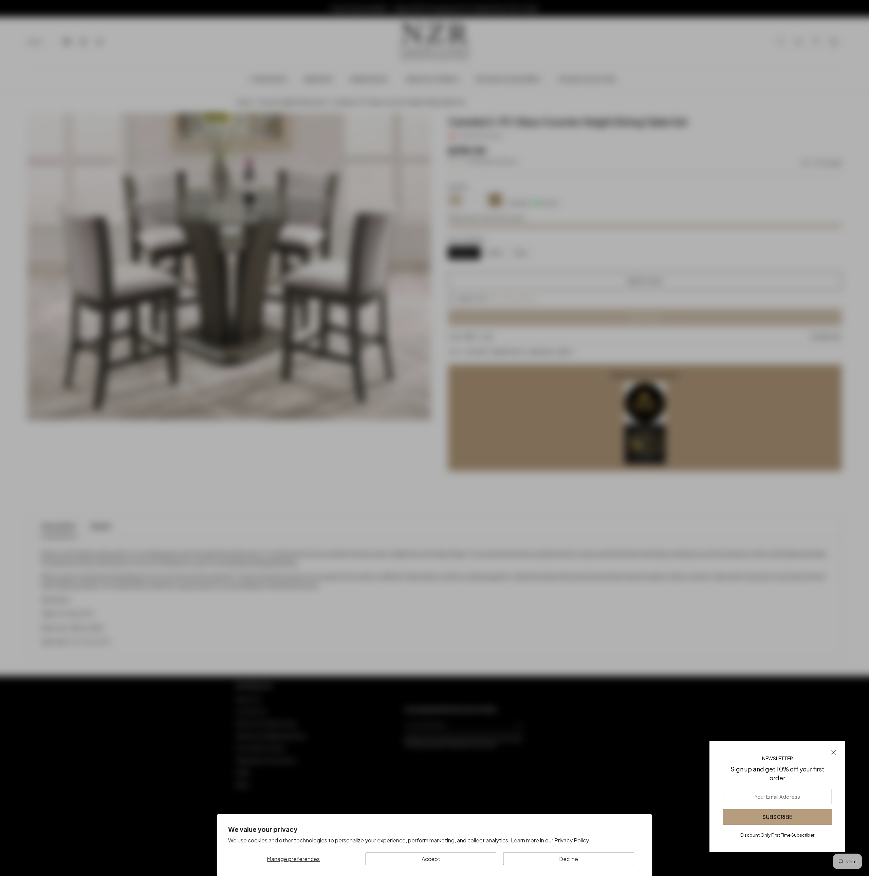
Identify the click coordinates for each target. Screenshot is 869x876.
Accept (431, 858)
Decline (568, 858)
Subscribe (777, 816)
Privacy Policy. (572, 840)
